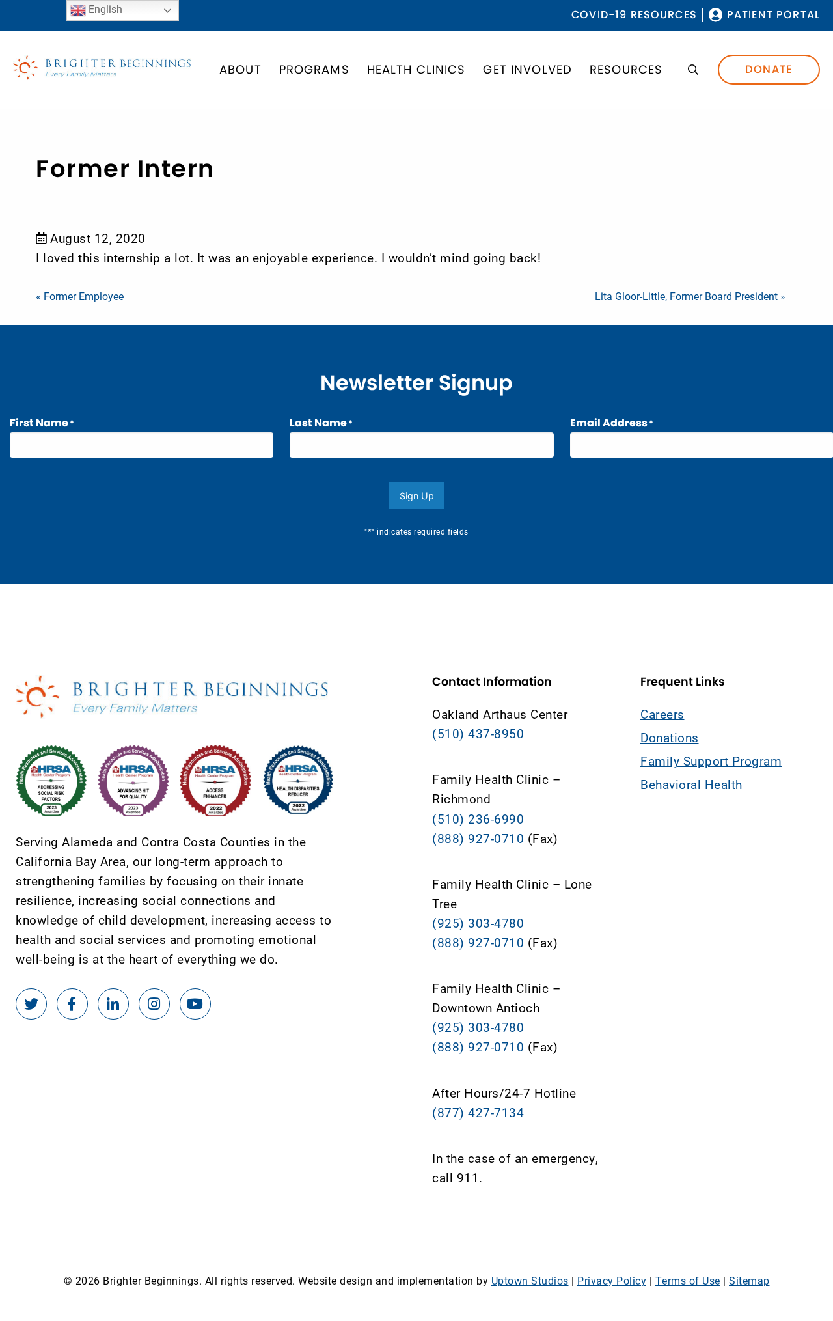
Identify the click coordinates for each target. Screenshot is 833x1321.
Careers (662, 714)
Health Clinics (416, 69)
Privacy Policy (611, 1280)
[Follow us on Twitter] (31, 1004)
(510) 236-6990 (478, 819)
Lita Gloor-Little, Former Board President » (690, 296)
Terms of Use (687, 1280)
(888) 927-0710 (478, 838)
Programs (314, 69)
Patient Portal (773, 15)
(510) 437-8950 (478, 733)
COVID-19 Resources (634, 15)
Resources (626, 69)
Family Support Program (711, 761)
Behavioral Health (691, 784)
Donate (769, 69)
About (240, 69)
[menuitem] (634, 15)
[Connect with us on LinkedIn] (113, 1004)
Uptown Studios (530, 1280)
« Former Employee (80, 296)
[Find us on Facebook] (72, 1004)
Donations (669, 737)
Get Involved (527, 69)
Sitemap (749, 1280)
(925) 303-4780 (478, 923)
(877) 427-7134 (478, 1112)
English (104, 9)
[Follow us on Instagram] (154, 1004)
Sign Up (417, 495)
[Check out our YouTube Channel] (195, 1004)
